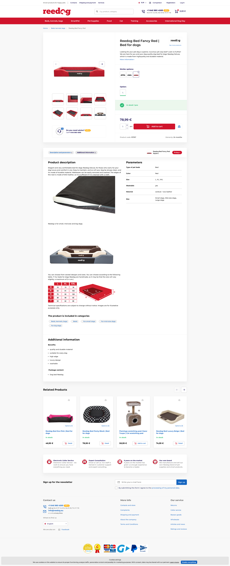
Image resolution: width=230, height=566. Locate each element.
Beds (75, 321)
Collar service (176, 510)
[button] (102, 64)
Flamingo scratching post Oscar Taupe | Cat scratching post (133, 432)
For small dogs (89, 321)
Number (123, 126)
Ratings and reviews (179, 529)
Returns (174, 505)
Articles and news (178, 524)
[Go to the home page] (57, 11)
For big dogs (56, 325)
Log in (182, 3)
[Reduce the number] (127, 128)
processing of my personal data (165, 488)
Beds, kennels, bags (58, 28)
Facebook (65, 529)
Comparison (157, 3)
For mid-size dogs (108, 321)
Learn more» (174, 562)
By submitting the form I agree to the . (149, 488)
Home (45, 28)
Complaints (125, 510)
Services (101, 3)
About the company (128, 519)
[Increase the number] (127, 125)
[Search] (97, 11)
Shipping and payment (87, 3)
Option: (123, 87)
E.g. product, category (108, 11)
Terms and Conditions (129, 524)
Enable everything (189, 562)
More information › (127, 59)
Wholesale (175, 519)
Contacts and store (127, 505)
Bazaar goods (176, 515)
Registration (171, 3)
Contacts (73, 3)
